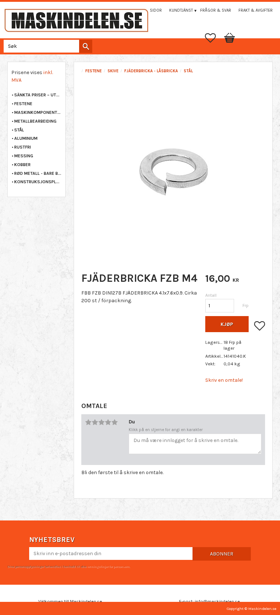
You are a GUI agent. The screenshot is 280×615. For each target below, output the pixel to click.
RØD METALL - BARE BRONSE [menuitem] (38, 173)
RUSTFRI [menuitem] (22, 147)
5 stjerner (114, 422)
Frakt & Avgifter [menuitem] (255, 10)
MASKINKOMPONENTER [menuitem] (38, 112)
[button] (214, 37)
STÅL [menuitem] (19, 129)
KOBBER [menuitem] (22, 164)
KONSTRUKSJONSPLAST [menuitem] (38, 181)
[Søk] (85, 46)
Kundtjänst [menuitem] (181, 10)
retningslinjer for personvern (108, 566)
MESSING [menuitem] (23, 155)
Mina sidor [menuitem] (150, 10)
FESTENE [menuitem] (23, 103)
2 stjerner (95, 422)
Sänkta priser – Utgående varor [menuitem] (38, 94)
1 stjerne (88, 422)
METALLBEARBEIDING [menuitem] (35, 121)
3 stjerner (101, 422)
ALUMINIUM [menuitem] (26, 138)
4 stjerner (108, 422)
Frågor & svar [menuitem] (215, 10)
